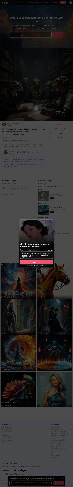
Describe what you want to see (30, 250)
